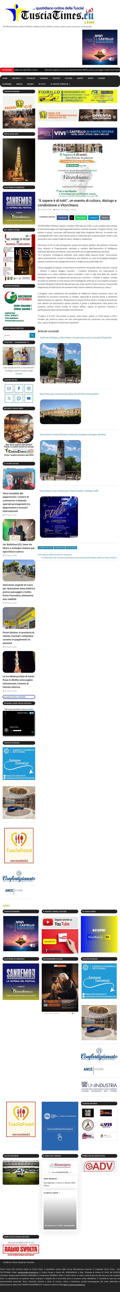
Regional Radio (26, 709)
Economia (6, 84)
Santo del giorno (59, 1182)
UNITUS (19, 84)
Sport (90, 78)
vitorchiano (71, 548)
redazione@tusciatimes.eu (28, 1272)
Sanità (80, 78)
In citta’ (42, 84)
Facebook (63, 218)
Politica (56, 78)
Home (4, 78)
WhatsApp (81, 218)
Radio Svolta (29, 1243)
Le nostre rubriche (59, 84)
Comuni (101, 78)
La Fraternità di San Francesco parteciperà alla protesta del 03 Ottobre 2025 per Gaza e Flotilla (78, 558)
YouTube (18, 374)
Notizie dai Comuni (63, 209)
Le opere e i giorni (59, 1210)
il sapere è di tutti (46, 548)
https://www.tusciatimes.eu (74, 1285)
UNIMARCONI (59, 548)
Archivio (16, 78)
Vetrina (73, 209)
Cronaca (44, 78)
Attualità (31, 78)
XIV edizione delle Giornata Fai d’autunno (55, 554)
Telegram (93, 218)
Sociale (30, 84)
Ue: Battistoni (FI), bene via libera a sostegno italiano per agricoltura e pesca (19, 548)
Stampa (105, 218)
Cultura (68, 78)
